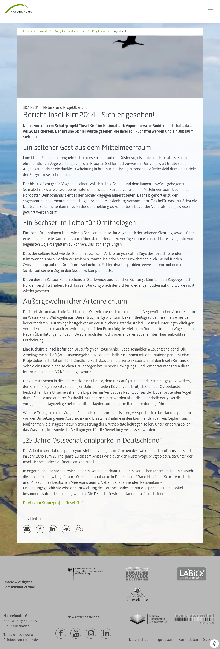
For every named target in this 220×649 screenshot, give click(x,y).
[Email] (27, 529)
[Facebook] (40, 529)
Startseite (27, 31)
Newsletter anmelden (83, 617)
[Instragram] (91, 633)
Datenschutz (139, 639)
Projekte (43, 31)
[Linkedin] (106, 633)
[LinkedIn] (53, 529)
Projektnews (99, 31)
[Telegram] (66, 529)
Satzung (210, 639)
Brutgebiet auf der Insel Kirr (70, 31)
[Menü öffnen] (210, 9)
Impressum (164, 639)
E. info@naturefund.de (20, 640)
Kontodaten (188, 639)
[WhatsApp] (79, 529)
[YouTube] (75, 633)
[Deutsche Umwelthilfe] (137, 600)
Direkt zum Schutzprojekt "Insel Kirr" (53, 503)
